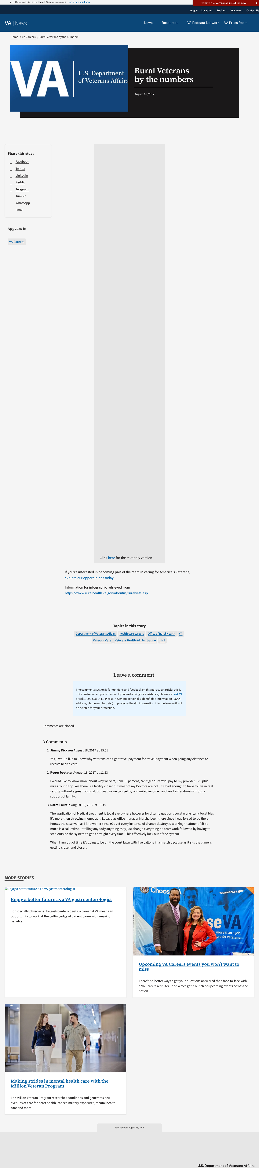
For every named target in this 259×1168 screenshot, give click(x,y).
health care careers (131, 634)
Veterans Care (102, 640)
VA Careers (16, 241)
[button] (253, 23)
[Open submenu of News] (155, 23)
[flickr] (252, 1157)
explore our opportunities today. (89, 578)
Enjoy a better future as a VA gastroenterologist (61, 899)
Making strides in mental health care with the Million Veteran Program (59, 1083)
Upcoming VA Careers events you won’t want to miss (189, 966)
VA (180, 634)
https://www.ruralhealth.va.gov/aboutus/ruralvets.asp (106, 593)
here (111, 558)
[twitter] (215, 1157)
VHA (162, 640)
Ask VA (178, 694)
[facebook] (230, 1157)
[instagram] (238, 1157)
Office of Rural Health (161, 634)
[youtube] (208, 1157)
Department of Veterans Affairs (96, 634)
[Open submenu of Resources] (180, 23)
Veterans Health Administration (135, 640)
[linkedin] (245, 1157)
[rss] (223, 1157)
